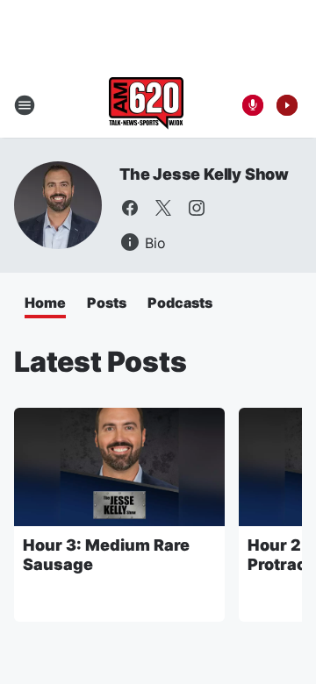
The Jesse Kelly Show (204, 174)
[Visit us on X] (163, 207)
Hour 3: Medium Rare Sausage (106, 555)
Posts (106, 302)
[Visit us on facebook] (129, 207)
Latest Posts (100, 362)
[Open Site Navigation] (24, 105)
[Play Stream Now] (287, 105)
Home (45, 302)
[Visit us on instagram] (196, 207)
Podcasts (179, 302)
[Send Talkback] (252, 105)
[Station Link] (146, 105)
